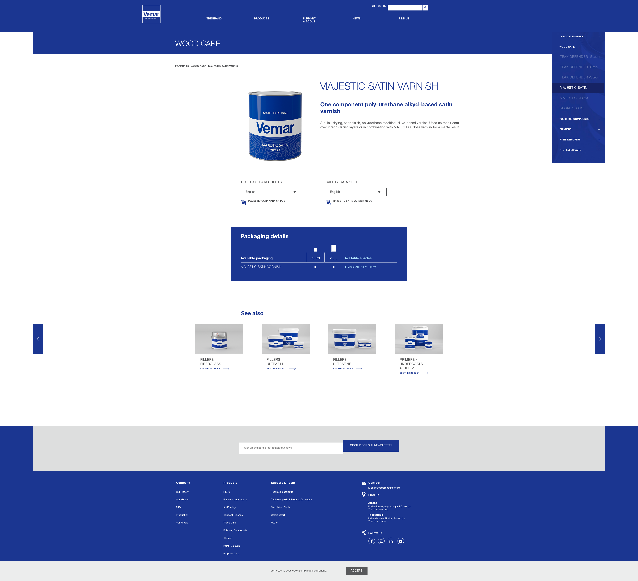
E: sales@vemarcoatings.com (384, 488)
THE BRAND (214, 19)
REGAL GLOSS (572, 108)
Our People (182, 523)
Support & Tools (283, 483)
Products (230, 483)
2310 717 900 (378, 522)
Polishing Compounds (235, 531)
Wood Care (229, 523)
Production (182, 515)
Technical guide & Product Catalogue (291, 500)
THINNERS (565, 130)
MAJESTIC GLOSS (574, 98)
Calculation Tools (280, 508)
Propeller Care (231, 554)
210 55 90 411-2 (379, 510)
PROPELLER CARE (570, 150)
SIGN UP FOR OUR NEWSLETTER (371, 445)
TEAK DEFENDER (580, 57)
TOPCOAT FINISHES (571, 37)
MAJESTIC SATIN (573, 88)
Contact (374, 483)
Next (600, 339)
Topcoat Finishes (233, 515)
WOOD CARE (567, 47)
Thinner (227, 538)
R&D (178, 508)
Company (183, 483)
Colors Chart (278, 515)
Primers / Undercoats (235, 500)
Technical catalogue (282, 492)
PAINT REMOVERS (570, 140)
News (357, 19)
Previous (38, 339)
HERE (323, 571)
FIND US (404, 19)
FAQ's (274, 523)
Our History (182, 492)
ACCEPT (357, 571)
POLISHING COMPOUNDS (574, 119)
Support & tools (309, 20)
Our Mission (182, 500)
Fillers (226, 492)
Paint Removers (232, 546)
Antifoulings (230, 508)
